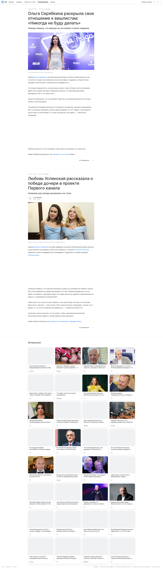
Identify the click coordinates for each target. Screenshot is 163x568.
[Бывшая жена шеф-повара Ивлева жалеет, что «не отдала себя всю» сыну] (122, 496)
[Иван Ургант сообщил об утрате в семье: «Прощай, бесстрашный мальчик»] (40, 387)
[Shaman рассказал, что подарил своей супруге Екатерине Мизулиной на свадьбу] (95, 469)
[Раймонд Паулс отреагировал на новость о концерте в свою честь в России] (95, 360)
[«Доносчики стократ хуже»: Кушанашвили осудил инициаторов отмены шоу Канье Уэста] (122, 469)
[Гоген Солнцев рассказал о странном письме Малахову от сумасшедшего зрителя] (122, 551)
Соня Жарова (37, 197)
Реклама (14, 566)
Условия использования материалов (142, 566)
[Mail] (2, 2)
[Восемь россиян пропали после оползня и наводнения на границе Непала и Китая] (68, 469)
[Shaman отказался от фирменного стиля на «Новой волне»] (95, 496)
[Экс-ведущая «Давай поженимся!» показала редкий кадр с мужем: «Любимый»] (40, 442)
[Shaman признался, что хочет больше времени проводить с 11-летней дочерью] (122, 360)
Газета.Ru (47, 9)
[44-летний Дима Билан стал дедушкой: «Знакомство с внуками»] (95, 442)
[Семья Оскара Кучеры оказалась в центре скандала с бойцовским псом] (68, 414)
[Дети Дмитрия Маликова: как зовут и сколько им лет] (95, 523)
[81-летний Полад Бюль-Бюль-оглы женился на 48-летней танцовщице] (68, 442)
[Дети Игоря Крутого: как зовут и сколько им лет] (40, 469)
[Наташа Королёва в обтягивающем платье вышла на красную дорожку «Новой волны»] (40, 414)
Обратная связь (156, 566)
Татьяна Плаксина (82, 250)
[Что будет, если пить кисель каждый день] (68, 387)
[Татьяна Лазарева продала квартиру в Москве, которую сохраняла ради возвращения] (68, 551)
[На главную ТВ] (5, 2)
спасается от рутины (61, 154)
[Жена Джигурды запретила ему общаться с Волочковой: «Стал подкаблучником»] (40, 496)
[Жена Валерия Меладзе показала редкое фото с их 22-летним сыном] (122, 523)
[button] (61, 51)
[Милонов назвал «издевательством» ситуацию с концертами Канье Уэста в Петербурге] (122, 387)
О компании (8, 566)
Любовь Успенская (41, 247)
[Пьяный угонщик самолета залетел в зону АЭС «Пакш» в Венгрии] (95, 551)
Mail (3, 566)
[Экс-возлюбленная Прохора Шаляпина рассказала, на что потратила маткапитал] (95, 387)
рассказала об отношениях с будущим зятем (64, 321)
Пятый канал (34, 255)
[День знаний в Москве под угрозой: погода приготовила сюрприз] (95, 414)
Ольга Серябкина (40, 77)
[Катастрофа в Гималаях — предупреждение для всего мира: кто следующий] (40, 360)
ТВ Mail (46, 174)
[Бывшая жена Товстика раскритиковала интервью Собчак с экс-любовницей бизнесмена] (68, 523)
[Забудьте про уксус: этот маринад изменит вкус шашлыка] (122, 414)
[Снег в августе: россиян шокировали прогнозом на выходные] (40, 551)
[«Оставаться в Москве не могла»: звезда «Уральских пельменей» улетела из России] (68, 496)
